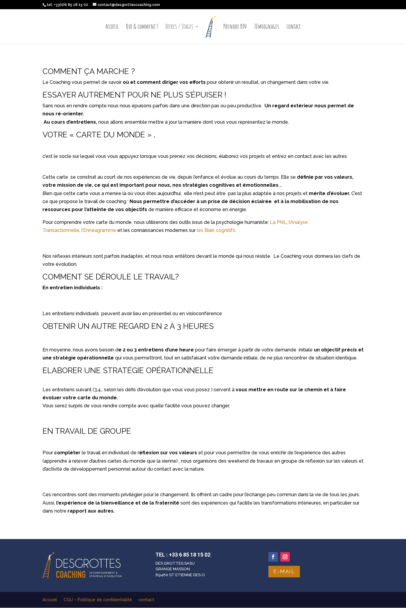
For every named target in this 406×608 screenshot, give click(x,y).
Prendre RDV (235, 27)
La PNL (278, 222)
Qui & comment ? (142, 27)
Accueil (112, 27)
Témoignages (266, 27)
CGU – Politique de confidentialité (98, 600)
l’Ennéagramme (98, 230)
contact (293, 27)
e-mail (284, 571)
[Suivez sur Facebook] (273, 557)
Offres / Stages (179, 27)
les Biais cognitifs (216, 230)
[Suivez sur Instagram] (285, 557)
